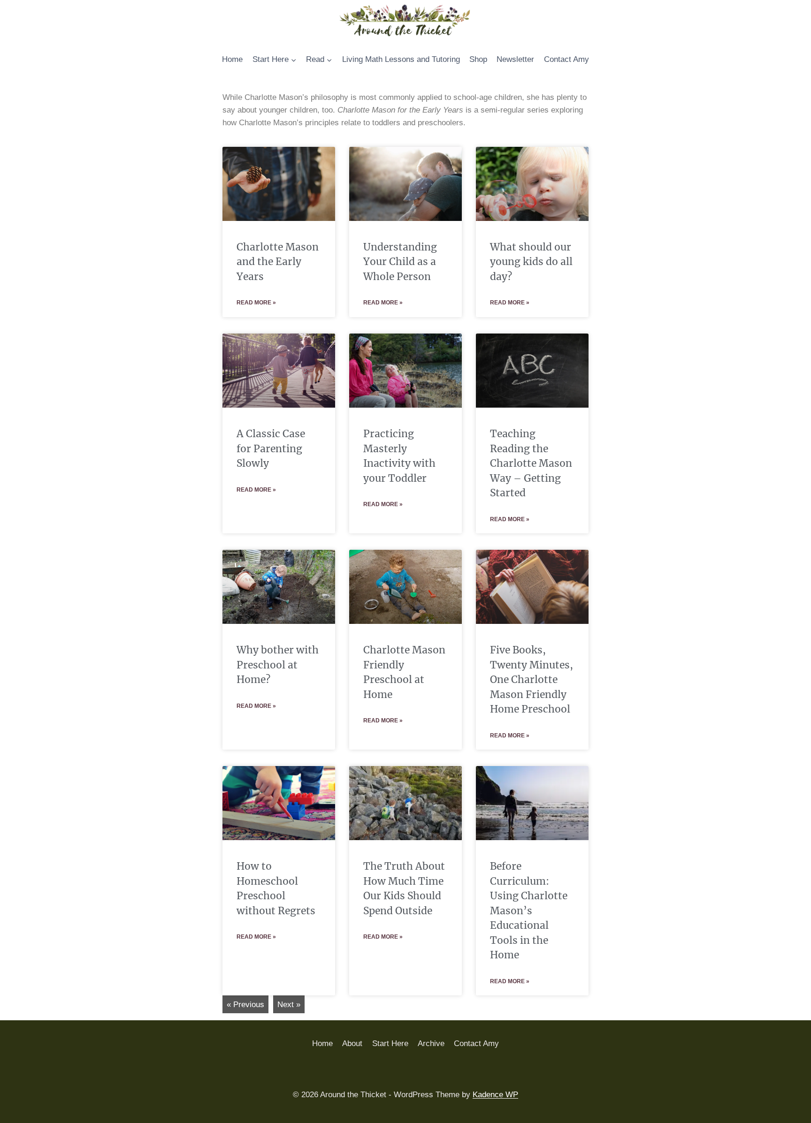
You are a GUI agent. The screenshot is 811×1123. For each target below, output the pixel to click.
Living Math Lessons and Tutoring (401, 59)
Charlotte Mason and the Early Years (278, 262)
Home (232, 59)
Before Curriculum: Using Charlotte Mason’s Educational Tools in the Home (528, 910)
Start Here (390, 1043)
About (352, 1043)
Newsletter (515, 59)
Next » (288, 1004)
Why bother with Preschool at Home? (278, 665)
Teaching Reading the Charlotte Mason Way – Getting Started (531, 463)
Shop (478, 59)
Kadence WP (495, 1094)
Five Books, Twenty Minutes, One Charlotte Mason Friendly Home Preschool (531, 679)
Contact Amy (566, 59)
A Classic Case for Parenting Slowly (271, 448)
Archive (431, 1043)
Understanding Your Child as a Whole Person (400, 262)
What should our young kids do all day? (531, 262)
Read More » (256, 302)
